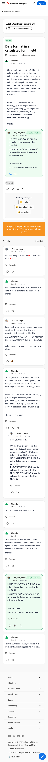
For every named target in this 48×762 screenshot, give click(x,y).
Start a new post (27, 229)
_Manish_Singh (17, 249)
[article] (24, 261)
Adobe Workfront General (12, 11)
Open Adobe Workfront (21, 28)
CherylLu (14, 61)
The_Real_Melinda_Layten (23, 133)
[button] (13, 55)
